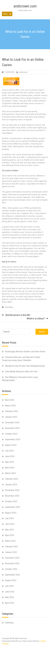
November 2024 (12, 428)
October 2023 (11, 501)
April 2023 (9, 535)
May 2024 (9, 462)
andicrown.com (25, 6)
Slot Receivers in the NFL (18, 315)
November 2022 (12, 563)
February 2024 (11, 479)
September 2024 (12, 439)
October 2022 (11, 569)
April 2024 (9, 467)
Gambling (9, 307)
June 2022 (9, 591)
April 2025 (9, 400)
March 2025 (10, 405)
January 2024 (11, 484)
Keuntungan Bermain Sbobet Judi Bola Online (25, 351)
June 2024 (9, 456)
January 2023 (11, 552)
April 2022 (9, 603)
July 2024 (9, 450)
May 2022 (9, 597)
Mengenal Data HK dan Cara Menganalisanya (25, 366)
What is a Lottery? (36, 318)
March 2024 (10, 473)
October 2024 (11, 434)
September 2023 (12, 507)
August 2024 (10, 445)
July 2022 (9, 586)
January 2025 (11, 417)
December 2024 (12, 422)
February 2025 (11, 411)
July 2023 (9, 518)
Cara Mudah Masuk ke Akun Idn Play (21, 371)
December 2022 (12, 558)
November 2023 (12, 496)
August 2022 (10, 580)
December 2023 (12, 490)
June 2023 (9, 524)
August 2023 (10, 513)
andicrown (23, 72)
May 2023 (9, 529)
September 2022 (12, 575)
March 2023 (10, 541)
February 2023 (11, 546)
